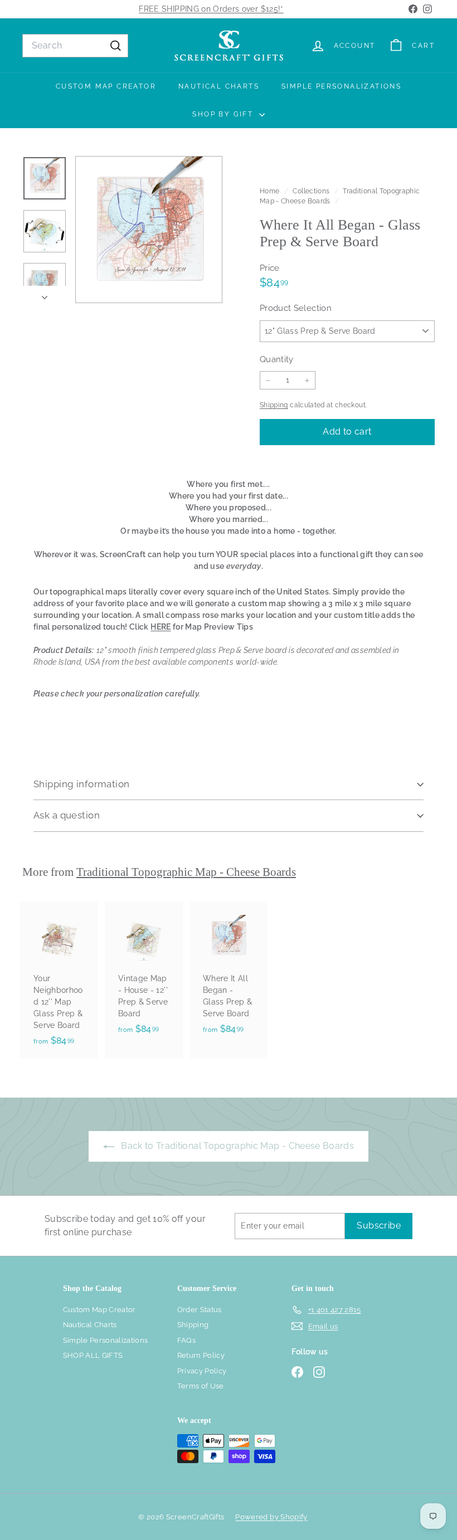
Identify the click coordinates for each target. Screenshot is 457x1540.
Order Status (199, 1309)
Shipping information (81, 784)
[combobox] (75, 45)
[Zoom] (149, 230)
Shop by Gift (224, 114)
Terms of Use (200, 1386)
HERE (160, 626)
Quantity (277, 359)
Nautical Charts (218, 86)
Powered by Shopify (271, 1517)
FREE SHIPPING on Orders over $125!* (211, 8)
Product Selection (296, 308)
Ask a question (66, 815)
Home (270, 191)
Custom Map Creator (106, 86)
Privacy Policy (202, 1371)
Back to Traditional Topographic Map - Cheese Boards (236, 1146)
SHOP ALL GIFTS (93, 1355)
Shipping (274, 405)
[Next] (44, 294)
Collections (312, 191)
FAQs (186, 1340)
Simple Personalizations (341, 86)
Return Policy (201, 1355)
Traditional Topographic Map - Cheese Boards (186, 872)
